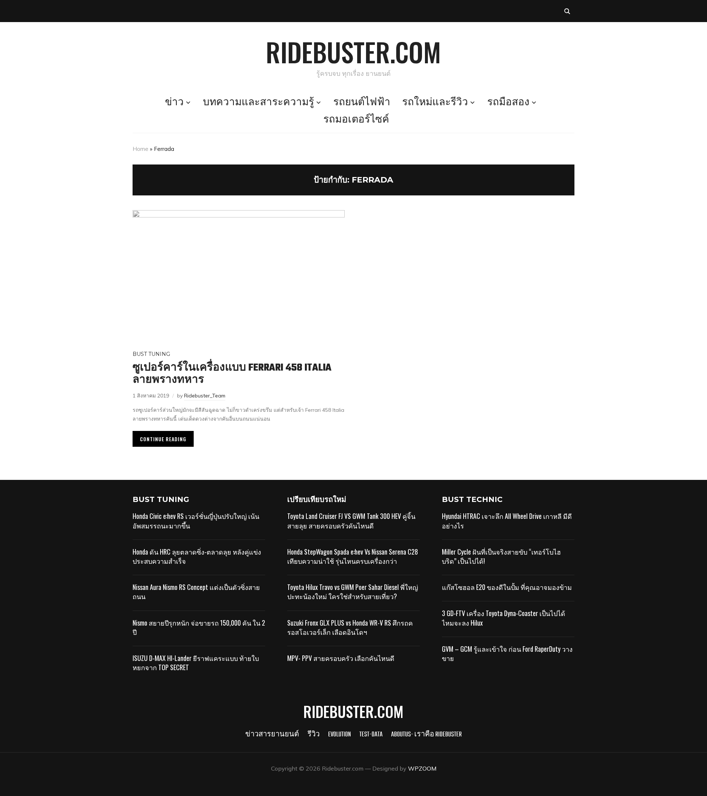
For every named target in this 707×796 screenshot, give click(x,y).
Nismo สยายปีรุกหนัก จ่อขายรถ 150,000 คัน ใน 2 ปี (199, 627)
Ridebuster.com (353, 51)
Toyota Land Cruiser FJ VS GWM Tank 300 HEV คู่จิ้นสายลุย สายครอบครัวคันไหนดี (351, 520)
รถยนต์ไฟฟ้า (361, 102)
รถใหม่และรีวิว (435, 102)
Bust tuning (151, 354)
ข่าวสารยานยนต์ (272, 734)
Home (140, 148)
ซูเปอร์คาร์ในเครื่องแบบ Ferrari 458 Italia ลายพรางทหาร (232, 374)
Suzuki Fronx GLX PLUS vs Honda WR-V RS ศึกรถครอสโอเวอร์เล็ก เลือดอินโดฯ (350, 627)
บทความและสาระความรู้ (258, 102)
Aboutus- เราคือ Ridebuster (426, 734)
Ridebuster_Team (204, 395)
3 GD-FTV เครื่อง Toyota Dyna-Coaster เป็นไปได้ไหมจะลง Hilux (503, 617)
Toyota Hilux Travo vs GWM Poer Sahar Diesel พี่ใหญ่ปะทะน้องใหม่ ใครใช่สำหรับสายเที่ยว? (352, 591)
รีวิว (313, 734)
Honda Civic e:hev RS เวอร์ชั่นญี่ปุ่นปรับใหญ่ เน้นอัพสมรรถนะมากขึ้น (196, 520)
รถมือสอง (508, 102)
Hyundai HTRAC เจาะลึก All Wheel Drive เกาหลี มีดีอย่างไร (507, 520)
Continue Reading (163, 439)
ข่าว (174, 102)
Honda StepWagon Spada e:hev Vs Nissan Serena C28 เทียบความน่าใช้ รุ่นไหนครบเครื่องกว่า (352, 556)
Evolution (339, 734)
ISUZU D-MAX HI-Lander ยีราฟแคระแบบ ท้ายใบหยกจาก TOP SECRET (196, 662)
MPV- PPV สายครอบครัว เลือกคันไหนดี (340, 658)
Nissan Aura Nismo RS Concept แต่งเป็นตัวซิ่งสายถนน (196, 591)
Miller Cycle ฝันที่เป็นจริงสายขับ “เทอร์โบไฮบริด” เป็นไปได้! (501, 556)
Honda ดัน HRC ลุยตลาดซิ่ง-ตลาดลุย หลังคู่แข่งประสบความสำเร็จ (197, 556)
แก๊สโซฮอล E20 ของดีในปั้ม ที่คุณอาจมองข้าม (507, 587)
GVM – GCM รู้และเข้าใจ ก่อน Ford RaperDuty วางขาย (507, 653)
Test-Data (371, 734)
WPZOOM (422, 768)
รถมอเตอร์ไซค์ (356, 120)
